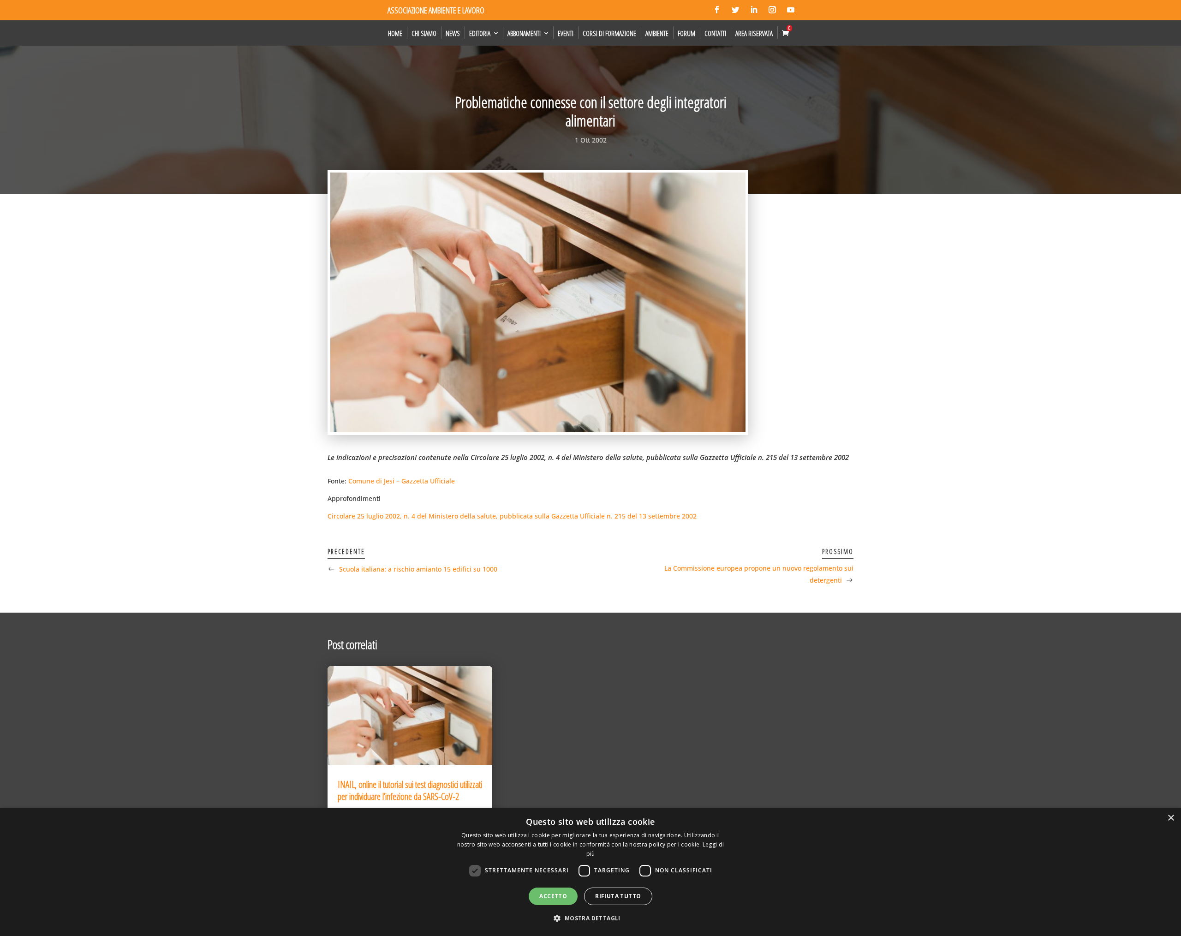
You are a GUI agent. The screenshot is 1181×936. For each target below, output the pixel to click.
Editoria (479, 33)
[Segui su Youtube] (790, 9)
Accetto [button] (553, 896)
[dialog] (590, 872)
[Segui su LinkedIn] (753, 9)
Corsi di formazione (609, 33)
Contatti (715, 33)
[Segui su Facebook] (717, 9)
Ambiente (656, 33)
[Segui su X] (735, 9)
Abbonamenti (524, 33)
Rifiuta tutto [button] (618, 896)
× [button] (1170, 818)
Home (395, 33)
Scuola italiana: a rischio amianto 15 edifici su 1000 (418, 569)
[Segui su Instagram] (772, 9)
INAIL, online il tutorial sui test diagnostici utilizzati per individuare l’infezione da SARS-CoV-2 (410, 790)
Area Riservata (754, 33)
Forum (686, 33)
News (453, 33)
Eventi (565, 33)
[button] (590, 918)
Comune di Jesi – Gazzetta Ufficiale (401, 481)
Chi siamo (424, 33)
